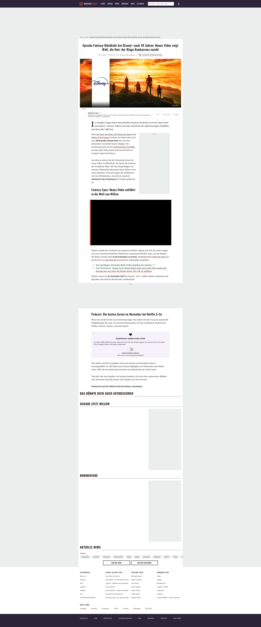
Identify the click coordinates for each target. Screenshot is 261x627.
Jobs (139, 618)
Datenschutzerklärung (137, 355)
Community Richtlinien (88, 598)
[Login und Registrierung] (178, 3)
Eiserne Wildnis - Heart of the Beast (169, 598)
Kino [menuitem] (132, 3)
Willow (121, 144)
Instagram (105, 608)
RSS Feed (148, 608)
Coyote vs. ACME (162, 587)
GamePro (164, 618)
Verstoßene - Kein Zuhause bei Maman (118, 580)
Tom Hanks (135, 583)
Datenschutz (107, 618)
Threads (126, 608)
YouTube (94, 608)
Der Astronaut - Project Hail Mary (117, 590)
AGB (95, 618)
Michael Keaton (136, 576)
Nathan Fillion (136, 598)
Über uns (83, 576)
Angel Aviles (135, 594)
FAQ (81, 583)
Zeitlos (175, 557)
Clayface (160, 594)
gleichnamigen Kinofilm (124, 147)
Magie (137, 557)
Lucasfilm (96, 557)
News (87, 37)
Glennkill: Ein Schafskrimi (114, 594)
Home (82, 37)
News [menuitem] (117, 3)
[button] (166, 114)
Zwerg (129, 557)
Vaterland (160, 590)
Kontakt (82, 590)
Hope (159, 576)
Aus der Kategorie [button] (144, 563)
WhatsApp (136, 608)
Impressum (84, 618)
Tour (81, 594)
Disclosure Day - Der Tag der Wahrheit (118, 598)
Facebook (83, 608)
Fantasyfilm (85, 557)
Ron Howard (111, 260)
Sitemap (83, 580)
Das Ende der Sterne (113, 576)
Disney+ (166, 557)
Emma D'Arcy (135, 590)
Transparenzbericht (125, 618)
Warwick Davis (159, 257)
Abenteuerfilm (118, 557)
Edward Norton (136, 580)
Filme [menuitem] (103, 3)
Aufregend (157, 557)
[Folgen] (100, 113)
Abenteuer (106, 557)
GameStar (151, 618)
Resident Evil (161, 583)
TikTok (116, 608)
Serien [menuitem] (110, 3)
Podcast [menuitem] (125, 3)
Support (82, 587)
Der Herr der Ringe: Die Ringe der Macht (114, 134)
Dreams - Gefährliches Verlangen (117, 583)
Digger (159, 580)
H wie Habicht (110, 587)
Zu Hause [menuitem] (140, 3)
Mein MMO (177, 618)
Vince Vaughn (136, 587)
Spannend (146, 557)
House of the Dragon (100, 137)
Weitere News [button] (116, 563)
